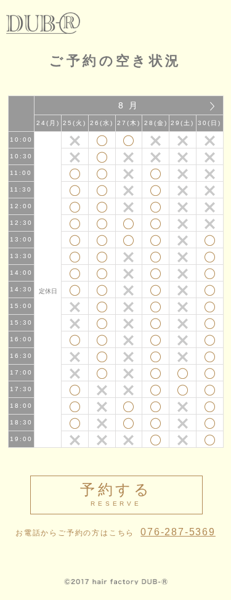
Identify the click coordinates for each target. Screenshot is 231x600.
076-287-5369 (178, 532)
